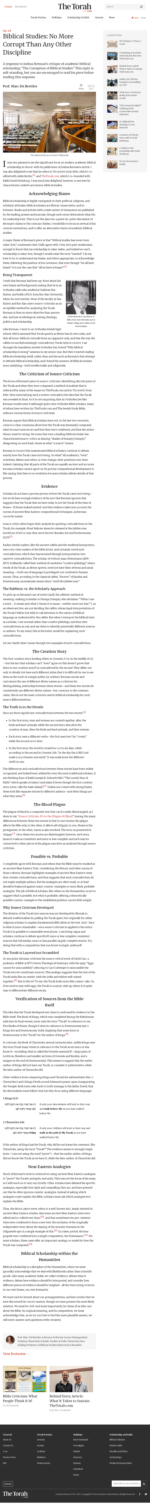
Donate (7, 1484)
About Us (7, 1439)
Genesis (41, 1439)
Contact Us (8, 1445)
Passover (77, 1457)
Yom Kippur (78, 1445)
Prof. (6, 86)
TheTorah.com (50, 176)
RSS (5, 1463)
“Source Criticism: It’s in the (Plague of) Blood (44, 816)
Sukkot (76, 1451)
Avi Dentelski (12, 1405)
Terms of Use (9, 1457)
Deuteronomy (43, 1463)
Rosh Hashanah (80, 1439)
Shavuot (77, 1463)
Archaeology (116, 1457)
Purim (76, 1475)
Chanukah (78, 1469)
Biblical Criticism (117, 1439)
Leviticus (41, 1451)
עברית (5, 1451)
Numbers (41, 1457)
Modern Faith (116, 1445)
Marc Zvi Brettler (24, 86)
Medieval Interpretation (121, 1463)
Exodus (40, 1445)
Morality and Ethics (119, 1451)
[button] (38, 18)
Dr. (4, 1405)
